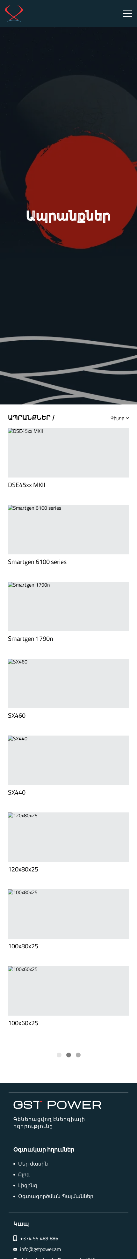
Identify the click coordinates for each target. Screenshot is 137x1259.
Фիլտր (117, 418)
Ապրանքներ (29, 417)
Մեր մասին (33, 1164)
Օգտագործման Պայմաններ (55, 1196)
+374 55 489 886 (39, 1238)
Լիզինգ (27, 1185)
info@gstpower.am (40, 1249)
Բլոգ (24, 1175)
